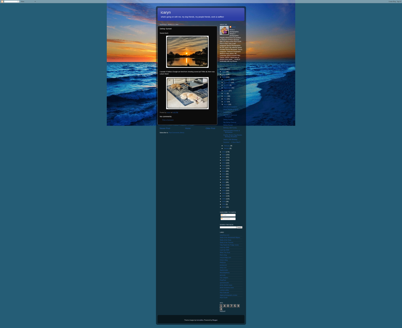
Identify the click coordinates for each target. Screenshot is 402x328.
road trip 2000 (224, 250)
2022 (224, 155)
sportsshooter (224, 282)
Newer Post (165, 128)
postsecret (223, 265)
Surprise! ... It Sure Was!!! (231, 142)
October (227, 85)
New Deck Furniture (230, 107)
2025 (224, 74)
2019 (224, 163)
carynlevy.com (224, 235)
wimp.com (223, 267)
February (227, 145)
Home (188, 128)
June (225, 96)
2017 (224, 168)
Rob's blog (223, 255)
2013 (224, 179)
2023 (224, 152)
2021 (224, 157)
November (227, 82)
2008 (224, 193)
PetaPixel (223, 280)
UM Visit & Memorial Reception (230, 116)
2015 (224, 174)
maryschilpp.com (225, 257)
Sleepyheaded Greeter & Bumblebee (231, 131)
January (227, 148)
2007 (224, 196)
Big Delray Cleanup (229, 122)
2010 (224, 188)
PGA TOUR (223, 297)
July (225, 93)
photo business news (227, 287)
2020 (224, 160)
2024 (224, 77)
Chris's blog (224, 260)
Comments (226, 218)
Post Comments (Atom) (176, 132)
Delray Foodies (228, 119)
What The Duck (225, 252)
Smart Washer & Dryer (230, 109)
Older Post (210, 128)
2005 (224, 201)
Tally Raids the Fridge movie (229, 245)
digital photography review (228, 295)
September (228, 88)
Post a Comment (167, 120)
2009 (224, 190)
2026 (224, 72)
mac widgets (224, 277)
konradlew (200, 320)
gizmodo (222, 275)
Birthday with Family (230, 128)
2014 (224, 177)
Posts (224, 215)
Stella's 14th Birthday (230, 139)
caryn (234, 27)
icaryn (166, 12)
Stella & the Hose (225, 240)
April (225, 101)
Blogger (214, 320)
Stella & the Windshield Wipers (230, 237)
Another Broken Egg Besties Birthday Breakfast (232, 135)
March (226, 104)
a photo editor (224, 290)
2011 (224, 185)
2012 (224, 182)
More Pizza (227, 112)
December (227, 79)
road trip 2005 (224, 247)
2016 (224, 171)
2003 (224, 207)
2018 (224, 166)
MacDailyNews (225, 272)
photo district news (226, 285)
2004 (224, 204)
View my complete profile (228, 64)
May (225, 99)
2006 (224, 199)
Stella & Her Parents (226, 242)
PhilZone (223, 262)
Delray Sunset (228, 125)
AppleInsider (224, 270)
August (226, 90)
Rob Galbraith (224, 292)
